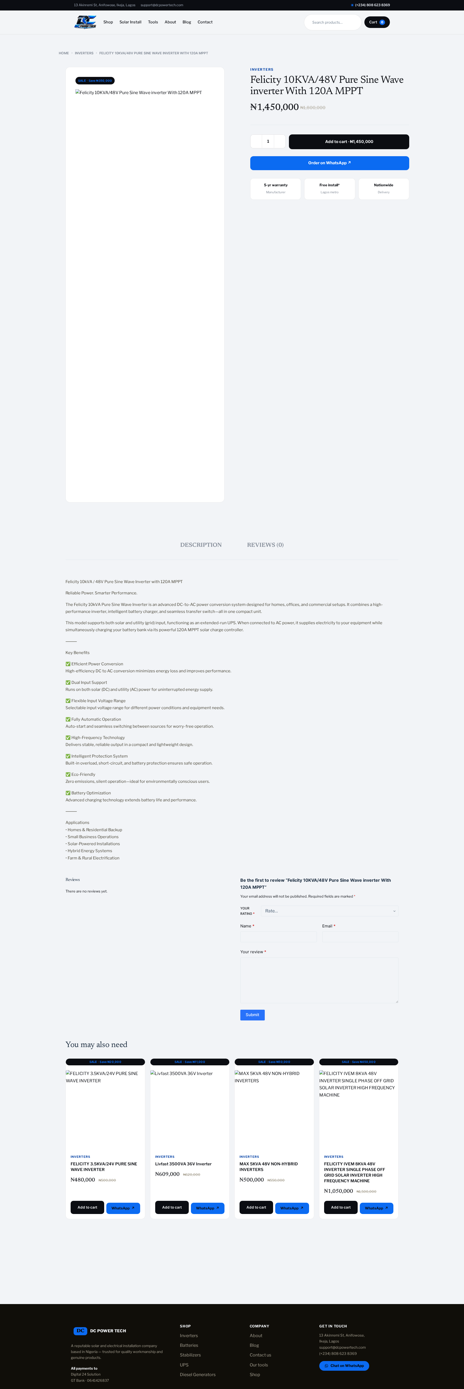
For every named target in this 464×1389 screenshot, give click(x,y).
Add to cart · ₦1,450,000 (349, 141)
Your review (253, 951)
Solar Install (130, 22)
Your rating (247, 911)
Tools (153, 22)
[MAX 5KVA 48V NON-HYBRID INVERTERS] (274, 1110)
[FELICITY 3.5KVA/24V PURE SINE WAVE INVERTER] (105, 1110)
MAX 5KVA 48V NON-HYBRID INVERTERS (269, 1167)
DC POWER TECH (108, 1331)
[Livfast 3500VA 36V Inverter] (190, 1110)
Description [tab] (201, 545)
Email (329, 926)
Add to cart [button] (87, 1207)
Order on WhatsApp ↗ (329, 162)
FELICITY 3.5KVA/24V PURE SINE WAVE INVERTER (104, 1167)
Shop (108, 22)
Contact (205, 22)
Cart (376, 22)
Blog (187, 22)
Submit (252, 1014)
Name (247, 926)
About (170, 22)
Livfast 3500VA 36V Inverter (183, 1164)
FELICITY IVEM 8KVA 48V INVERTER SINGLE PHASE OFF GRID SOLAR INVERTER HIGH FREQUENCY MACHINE (354, 1172)
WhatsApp (120, 1208)
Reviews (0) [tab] (265, 545)
